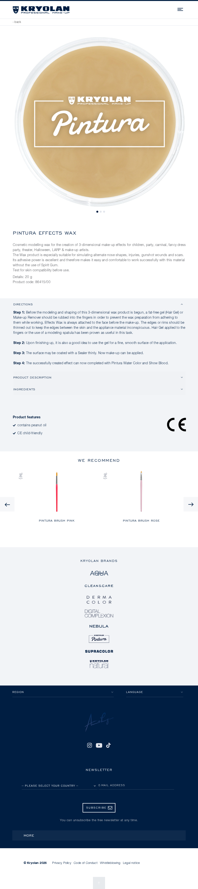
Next (191, 504)
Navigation (180, 9)
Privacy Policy (61, 863)
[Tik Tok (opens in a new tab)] (108, 745)
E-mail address (112, 785)
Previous (7, 504)
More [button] (29, 835)
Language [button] (134, 692)
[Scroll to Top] (99, 883)
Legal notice (131, 863)
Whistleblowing (110, 863)
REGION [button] (18, 692)
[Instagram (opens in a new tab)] (89, 745)
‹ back (17, 22)
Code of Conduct (85, 863)
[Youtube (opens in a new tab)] (99, 745)
